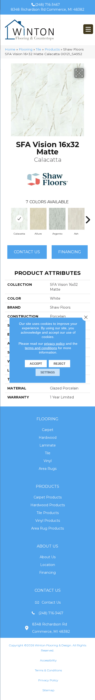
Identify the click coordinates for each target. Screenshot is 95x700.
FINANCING (69, 252)
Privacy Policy (48, 680)
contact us (51, 602)
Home (10, 49)
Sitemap (48, 690)
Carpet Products (48, 497)
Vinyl (48, 461)
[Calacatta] (19, 219)
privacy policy (54, 343)
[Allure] (38, 219)
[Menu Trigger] (88, 29)
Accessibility (48, 660)
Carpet (47, 430)
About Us (48, 557)
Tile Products (48, 513)
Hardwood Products (47, 505)
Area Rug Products (47, 528)
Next (87, 217)
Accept (36, 363)
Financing (47, 572)
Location (47, 565)
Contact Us (27, 252)
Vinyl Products (47, 520)
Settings (47, 372)
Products (52, 49)
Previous (7, 217)
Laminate (47, 445)
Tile (38, 49)
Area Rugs (48, 468)
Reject (59, 363)
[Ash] (76, 219)
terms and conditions (41, 348)
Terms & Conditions (48, 670)
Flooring (25, 49)
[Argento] (57, 219)
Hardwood (48, 437)
